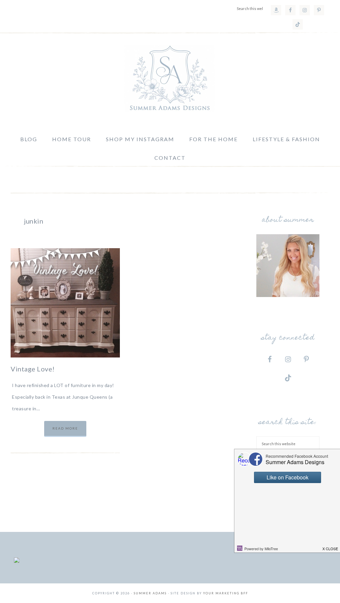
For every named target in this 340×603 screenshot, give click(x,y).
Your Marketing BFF (225, 593)
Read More (65, 428)
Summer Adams (170, 78)
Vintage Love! (33, 369)
